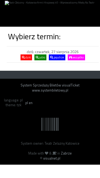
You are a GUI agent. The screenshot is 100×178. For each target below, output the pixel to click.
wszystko (78, 57)
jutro (42, 57)
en (31, 102)
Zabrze (66, 153)
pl (26, 102)
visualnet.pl (51, 158)
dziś (28, 57)
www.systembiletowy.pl (50, 90)
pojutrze (58, 57)
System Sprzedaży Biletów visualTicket (50, 85)
